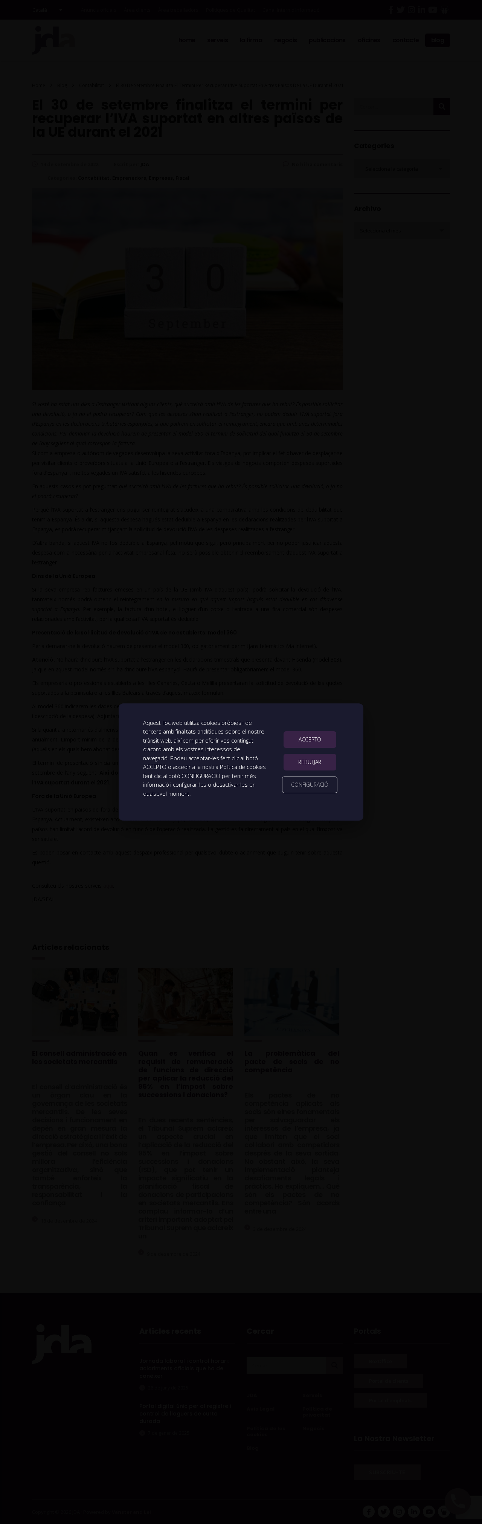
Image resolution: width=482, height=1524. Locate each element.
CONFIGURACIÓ (309, 784)
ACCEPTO (310, 739)
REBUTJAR (309, 762)
